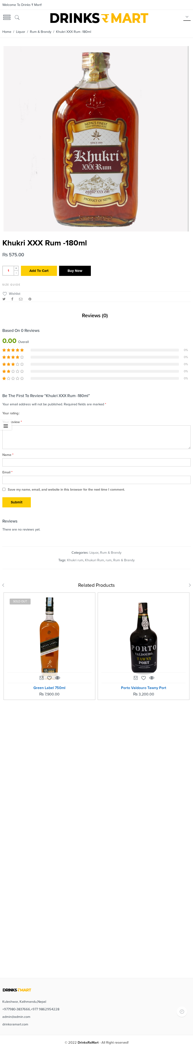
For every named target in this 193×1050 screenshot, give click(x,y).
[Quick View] (57, 678)
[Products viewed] (182, 1011)
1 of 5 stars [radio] (24, 413)
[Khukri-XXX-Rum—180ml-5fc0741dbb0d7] (96, 230)
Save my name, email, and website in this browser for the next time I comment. (66, 490)
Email (7, 472)
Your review (12, 422)
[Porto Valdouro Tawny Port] (143, 638)
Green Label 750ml (49, 688)
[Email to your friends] (21, 299)
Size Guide (11, 284)
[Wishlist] (49, 678)
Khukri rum (75, 560)
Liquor (20, 32)
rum (109, 560)
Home (6, 32)
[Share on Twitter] (3, 299)
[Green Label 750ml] (49, 638)
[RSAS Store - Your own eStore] (98, 17)
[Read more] (41, 679)
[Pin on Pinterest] (29, 299)
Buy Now (75, 271)
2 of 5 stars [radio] (25, 413)
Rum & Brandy (40, 32)
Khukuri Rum (94, 560)
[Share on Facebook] (12, 299)
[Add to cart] (135, 679)
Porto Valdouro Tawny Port (143, 688)
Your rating (10, 413)
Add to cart (38, 271)
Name (7, 455)
